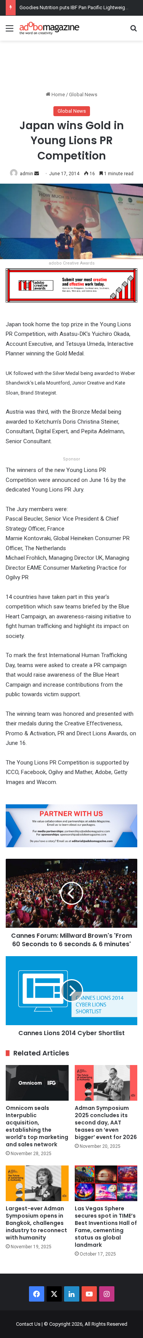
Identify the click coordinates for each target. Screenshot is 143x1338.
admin (26, 173)
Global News (83, 94)
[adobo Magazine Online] (49, 28)
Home (57, 94)
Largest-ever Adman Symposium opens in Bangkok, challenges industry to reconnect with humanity (36, 1223)
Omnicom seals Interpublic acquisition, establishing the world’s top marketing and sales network (37, 1126)
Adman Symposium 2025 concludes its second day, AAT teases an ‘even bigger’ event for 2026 (106, 1122)
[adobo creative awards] (71, 285)
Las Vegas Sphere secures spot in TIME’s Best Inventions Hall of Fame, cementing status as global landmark (106, 1227)
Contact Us (28, 1324)
